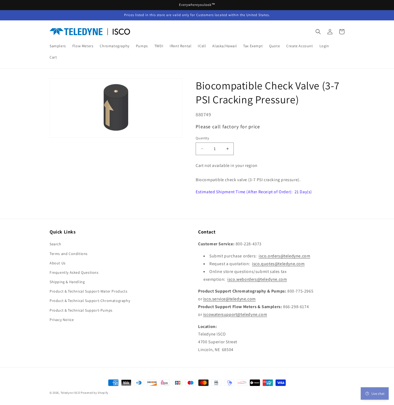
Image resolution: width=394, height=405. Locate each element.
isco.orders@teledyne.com (284, 256)
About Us (58, 263)
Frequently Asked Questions (74, 272)
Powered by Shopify (94, 393)
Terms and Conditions (69, 253)
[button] (318, 32)
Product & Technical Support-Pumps (81, 310)
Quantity (202, 138)
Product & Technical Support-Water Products (88, 291)
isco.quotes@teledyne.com (278, 264)
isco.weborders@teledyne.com (257, 279)
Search (55, 244)
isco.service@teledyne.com (229, 299)
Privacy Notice (62, 319)
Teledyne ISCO (70, 393)
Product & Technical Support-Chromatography (90, 300)
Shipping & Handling (67, 281)
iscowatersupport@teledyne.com (235, 314)
